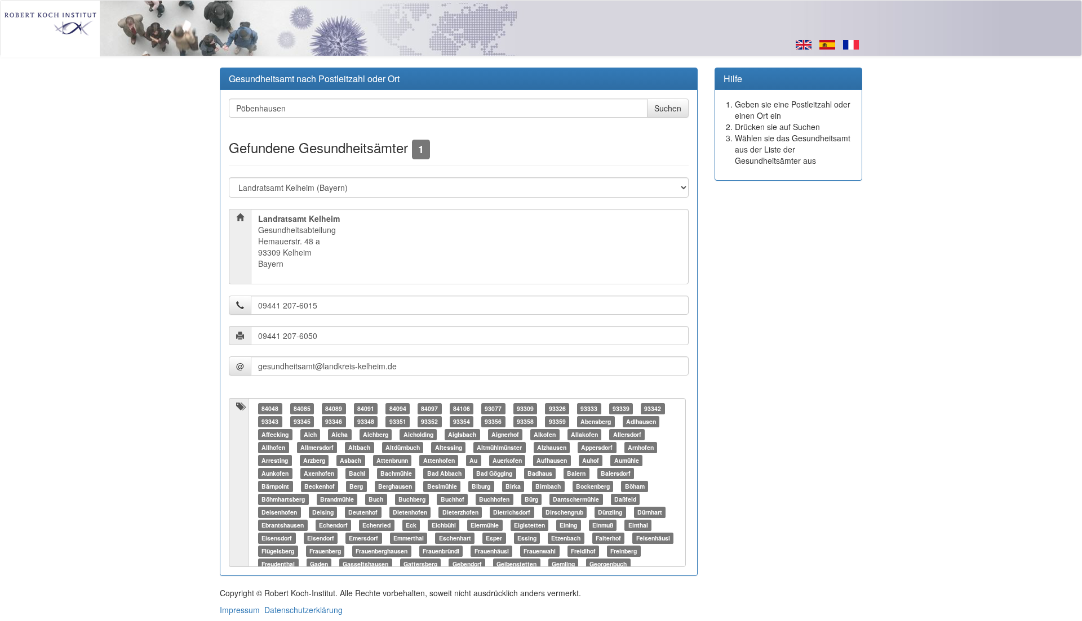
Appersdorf (597, 447)
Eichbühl (444, 525)
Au (473, 460)
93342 (652, 408)
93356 (493, 421)
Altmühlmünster (499, 447)
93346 (333, 421)
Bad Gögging (494, 473)
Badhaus (539, 473)
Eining (568, 525)
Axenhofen (319, 473)
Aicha (339, 434)
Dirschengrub (564, 512)
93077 (493, 408)
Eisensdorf (276, 538)
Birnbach (548, 486)
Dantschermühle (576, 499)
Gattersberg (420, 564)
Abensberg (595, 421)
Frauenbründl (441, 551)
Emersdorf (363, 538)
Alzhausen (551, 447)
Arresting (274, 460)
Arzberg (314, 460)
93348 (365, 421)
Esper (494, 538)
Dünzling (610, 512)
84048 (269, 408)
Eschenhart (455, 538)
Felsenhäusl (653, 538)
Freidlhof (583, 551)
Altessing (448, 447)
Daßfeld (625, 499)
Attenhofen (439, 460)
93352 (429, 421)
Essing (526, 538)
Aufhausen (551, 460)
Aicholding (418, 434)
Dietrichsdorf (511, 512)
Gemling (563, 564)
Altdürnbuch (402, 447)
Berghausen (395, 486)
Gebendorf (467, 564)
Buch (376, 499)
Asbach (350, 460)
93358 (525, 421)
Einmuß (602, 525)
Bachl (357, 473)
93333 (588, 408)
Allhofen (273, 447)
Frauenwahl (540, 551)
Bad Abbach (444, 473)
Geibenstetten (516, 564)
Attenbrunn (392, 460)
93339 (621, 408)
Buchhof (452, 499)
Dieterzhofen (460, 512)
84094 (397, 408)
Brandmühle (337, 499)
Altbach (359, 447)
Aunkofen (275, 473)
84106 (461, 408)
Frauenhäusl (492, 551)
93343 (269, 421)
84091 (365, 408)
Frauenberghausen (381, 551)
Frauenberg (325, 551)
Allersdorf (627, 434)
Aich (310, 434)
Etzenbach (565, 538)
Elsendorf (320, 538)
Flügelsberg (277, 551)
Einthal (638, 525)
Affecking (275, 434)
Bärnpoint (275, 486)
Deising (323, 512)
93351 (397, 421)
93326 (557, 408)
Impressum (240, 609)
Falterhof (608, 538)
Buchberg (411, 499)
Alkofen (545, 434)
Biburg (481, 486)
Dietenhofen (410, 512)
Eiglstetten (529, 525)
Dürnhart (649, 512)
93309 (525, 408)
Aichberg (375, 434)
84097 (429, 408)
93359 (557, 421)
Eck (411, 525)
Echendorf (333, 525)
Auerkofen (507, 460)
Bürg (531, 499)
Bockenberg (593, 486)
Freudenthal (278, 564)
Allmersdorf (317, 447)
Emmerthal (408, 538)
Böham (635, 486)
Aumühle (626, 460)
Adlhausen (641, 421)
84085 (302, 408)
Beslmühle (442, 486)
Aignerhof (505, 434)
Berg (356, 486)
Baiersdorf (616, 473)
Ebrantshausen (282, 525)
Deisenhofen (279, 512)
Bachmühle (396, 473)
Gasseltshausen (365, 564)
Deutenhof (363, 512)
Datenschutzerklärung (303, 609)
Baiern (576, 473)
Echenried (376, 525)
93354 (461, 421)
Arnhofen (641, 447)
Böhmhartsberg (283, 499)
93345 (302, 421)
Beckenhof (319, 486)
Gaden (319, 564)
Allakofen (584, 434)
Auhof (590, 460)
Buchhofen (494, 499)
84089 (333, 408)
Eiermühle (485, 525)
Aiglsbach (462, 434)
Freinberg (623, 551)
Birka (513, 486)
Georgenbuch (608, 564)
